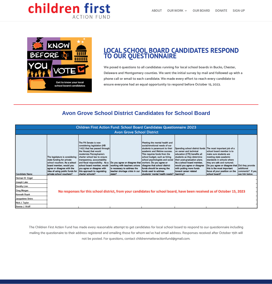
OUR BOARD (201, 11)
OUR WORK (175, 11)
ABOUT (157, 11)
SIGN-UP (239, 11)
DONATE (221, 11)
